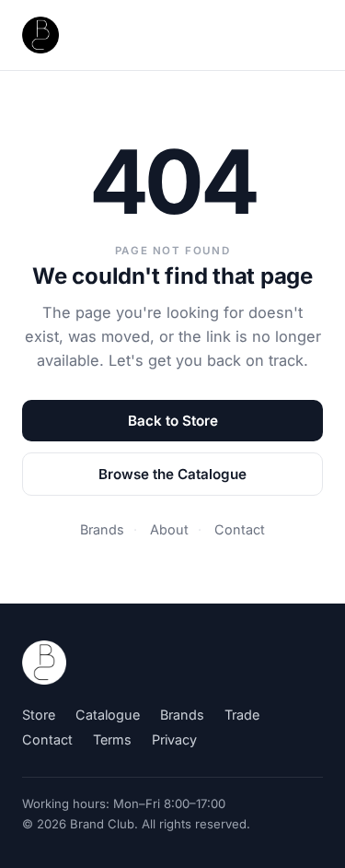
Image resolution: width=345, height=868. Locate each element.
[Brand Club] (44, 662)
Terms (112, 739)
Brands (102, 529)
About (169, 529)
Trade (241, 714)
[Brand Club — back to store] (40, 35)
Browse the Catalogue (172, 474)
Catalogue (107, 714)
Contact (239, 529)
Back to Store (173, 420)
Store (38, 714)
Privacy (174, 739)
